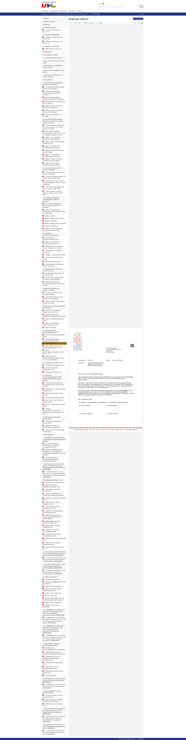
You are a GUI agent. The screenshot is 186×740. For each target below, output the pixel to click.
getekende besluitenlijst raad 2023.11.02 (52, 38)
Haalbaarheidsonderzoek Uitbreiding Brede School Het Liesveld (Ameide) (54, 283)
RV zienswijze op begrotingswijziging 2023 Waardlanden (54, 648)
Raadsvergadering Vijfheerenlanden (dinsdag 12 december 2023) (77, 14)
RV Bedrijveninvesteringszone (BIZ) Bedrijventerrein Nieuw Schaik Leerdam (53, 384)
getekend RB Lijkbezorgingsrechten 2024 (54, 498)
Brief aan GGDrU (50, 343)
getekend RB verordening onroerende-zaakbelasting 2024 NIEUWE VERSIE (52, 516)
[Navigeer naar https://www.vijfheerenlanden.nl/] (49, 5)
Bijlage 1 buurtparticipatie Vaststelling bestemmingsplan (51, 138)
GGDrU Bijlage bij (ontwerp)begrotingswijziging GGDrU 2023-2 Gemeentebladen (53, 358)
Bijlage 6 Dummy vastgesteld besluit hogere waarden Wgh (52, 229)
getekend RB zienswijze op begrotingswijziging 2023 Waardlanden (54, 653)
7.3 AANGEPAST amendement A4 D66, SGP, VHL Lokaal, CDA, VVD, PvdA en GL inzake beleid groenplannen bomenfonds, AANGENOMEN (54, 638)
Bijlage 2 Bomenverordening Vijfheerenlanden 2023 (52, 589)
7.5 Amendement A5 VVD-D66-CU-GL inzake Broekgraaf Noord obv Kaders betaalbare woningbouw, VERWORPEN (54, 719)
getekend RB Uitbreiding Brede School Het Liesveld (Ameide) (53, 278)
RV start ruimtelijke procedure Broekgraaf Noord (53, 696)
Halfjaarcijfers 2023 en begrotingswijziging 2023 (51, 667)
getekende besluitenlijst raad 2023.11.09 (52, 42)
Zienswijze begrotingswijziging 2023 (53, 663)
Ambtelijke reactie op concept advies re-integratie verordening (53, 247)
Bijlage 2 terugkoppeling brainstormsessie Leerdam (51, 324)
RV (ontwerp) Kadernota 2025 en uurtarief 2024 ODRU (54, 173)
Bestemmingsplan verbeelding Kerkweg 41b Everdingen (53, 111)
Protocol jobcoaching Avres (53, 261)
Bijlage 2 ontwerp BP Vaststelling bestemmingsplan (54, 142)
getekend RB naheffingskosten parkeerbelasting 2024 (53, 511)
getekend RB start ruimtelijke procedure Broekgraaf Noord (52, 700)
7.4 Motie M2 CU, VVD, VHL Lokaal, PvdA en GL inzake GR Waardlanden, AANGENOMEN (54, 686)
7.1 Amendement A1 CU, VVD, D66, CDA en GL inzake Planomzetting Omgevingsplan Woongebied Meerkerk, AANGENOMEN (54, 474)
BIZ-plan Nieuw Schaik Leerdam (54, 397)
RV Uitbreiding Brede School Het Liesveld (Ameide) (53, 274)
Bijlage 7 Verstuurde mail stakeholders (51, 605)
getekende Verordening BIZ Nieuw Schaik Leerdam (54, 389)
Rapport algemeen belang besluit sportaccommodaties (54, 302)
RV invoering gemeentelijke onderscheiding (52, 422)
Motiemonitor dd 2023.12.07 (53, 48)
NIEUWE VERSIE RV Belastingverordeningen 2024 (51, 486)
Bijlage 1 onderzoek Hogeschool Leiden (53, 319)
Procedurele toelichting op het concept (53, 258)
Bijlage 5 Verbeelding (51, 226)
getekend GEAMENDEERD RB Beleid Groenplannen (54, 582)
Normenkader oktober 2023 (53, 372)
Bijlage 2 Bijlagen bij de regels (54, 218)
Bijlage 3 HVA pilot (50, 327)
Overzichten (63, 11)
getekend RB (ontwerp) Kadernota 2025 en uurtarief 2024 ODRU (54, 177)
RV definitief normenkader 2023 (54, 365)
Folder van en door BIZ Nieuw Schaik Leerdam (53, 401)
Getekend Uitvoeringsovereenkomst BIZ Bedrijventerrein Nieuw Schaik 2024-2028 (53, 411)
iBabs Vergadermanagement (126, 739)
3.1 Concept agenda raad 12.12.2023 (51, 30)
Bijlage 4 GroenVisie (51, 595)
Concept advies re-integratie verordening (52, 251)
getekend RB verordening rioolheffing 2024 (51, 526)
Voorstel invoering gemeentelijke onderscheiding (54, 430)
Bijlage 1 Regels (50, 215)
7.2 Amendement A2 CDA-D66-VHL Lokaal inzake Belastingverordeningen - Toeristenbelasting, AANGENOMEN (54, 559)
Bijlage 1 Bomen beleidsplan (53, 586)
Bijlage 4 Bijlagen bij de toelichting (55, 223)
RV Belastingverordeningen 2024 (54, 482)
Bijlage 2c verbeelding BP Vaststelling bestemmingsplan (51, 155)
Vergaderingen (54, 11)
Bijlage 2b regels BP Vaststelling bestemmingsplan (53, 151)
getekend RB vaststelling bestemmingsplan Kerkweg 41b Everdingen (52, 93)
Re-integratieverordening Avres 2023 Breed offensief (53, 265)
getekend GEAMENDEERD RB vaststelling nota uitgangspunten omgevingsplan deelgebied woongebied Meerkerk (54, 452)
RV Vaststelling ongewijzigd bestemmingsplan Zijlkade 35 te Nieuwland (52, 205)
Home (52, 14)
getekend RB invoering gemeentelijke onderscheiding (51, 426)
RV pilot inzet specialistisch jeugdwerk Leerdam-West (52, 311)
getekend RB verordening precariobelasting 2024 (51, 535)
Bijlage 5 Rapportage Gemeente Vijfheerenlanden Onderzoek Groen (53, 599)
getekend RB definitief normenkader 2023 (50, 368)
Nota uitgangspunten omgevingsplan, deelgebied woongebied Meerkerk (51, 459)
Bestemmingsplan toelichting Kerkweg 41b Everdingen (52, 106)
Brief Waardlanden (50, 675)
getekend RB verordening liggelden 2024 (54, 539)
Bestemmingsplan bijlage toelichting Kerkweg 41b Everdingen (53, 98)
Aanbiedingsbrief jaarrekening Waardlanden (53, 672)
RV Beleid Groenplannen (52, 579)
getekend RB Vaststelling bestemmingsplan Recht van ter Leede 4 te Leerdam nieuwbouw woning (54, 133)
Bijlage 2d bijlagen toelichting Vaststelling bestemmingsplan (53, 159)
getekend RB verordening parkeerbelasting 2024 (51, 507)
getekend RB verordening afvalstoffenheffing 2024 (51, 522)
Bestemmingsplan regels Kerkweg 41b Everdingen (54, 102)
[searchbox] (119, 6)
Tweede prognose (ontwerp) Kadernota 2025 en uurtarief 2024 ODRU (53, 192)
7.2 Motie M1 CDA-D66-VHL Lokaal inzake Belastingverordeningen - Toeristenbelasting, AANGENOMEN (54, 572)
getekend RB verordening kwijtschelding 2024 (51, 543)
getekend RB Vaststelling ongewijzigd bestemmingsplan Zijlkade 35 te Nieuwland (54, 211)
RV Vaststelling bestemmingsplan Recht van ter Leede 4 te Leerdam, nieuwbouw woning (54, 127)
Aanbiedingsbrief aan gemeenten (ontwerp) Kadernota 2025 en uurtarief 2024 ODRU (54, 182)
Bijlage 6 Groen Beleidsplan (53, 602)
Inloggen (139, 739)
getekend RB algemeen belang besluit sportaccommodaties (53, 297)
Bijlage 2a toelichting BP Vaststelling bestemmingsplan (51, 146)
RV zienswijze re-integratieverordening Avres (51, 238)
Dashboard (45, 11)
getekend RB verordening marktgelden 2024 (51, 503)
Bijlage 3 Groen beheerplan (53, 593)
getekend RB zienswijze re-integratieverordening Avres (52, 242)
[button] (141, 6)
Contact (79, 11)
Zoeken (100, 3)
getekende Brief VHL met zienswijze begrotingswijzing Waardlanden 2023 (51, 658)
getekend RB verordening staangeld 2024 (51, 490)
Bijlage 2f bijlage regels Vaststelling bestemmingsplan (51, 164)
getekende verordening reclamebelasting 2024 (51, 530)
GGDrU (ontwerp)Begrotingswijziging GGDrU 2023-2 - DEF (53, 351)
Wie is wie (72, 11)
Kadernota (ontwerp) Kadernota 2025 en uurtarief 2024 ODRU (53, 187)
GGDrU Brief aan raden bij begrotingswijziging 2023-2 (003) (52, 346)
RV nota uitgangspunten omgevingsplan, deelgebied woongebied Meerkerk (51, 445)
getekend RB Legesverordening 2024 (53, 547)
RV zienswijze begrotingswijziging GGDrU (54, 335)
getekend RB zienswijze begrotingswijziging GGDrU (51, 339)
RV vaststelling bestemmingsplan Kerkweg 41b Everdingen (53, 87)
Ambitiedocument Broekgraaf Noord (52, 704)
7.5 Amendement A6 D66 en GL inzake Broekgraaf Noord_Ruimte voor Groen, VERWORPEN (54, 732)
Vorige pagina (139, 18)
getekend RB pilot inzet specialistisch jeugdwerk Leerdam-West (54, 315)
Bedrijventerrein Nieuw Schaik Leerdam (53, 394)
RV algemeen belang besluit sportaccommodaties (52, 293)
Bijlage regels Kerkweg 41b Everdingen (52, 115)
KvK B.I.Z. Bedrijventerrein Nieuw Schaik (54, 405)
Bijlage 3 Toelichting (51, 221)
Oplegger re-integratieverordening (55, 254)
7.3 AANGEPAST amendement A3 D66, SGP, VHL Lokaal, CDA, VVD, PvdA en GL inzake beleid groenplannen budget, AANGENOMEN (54, 620)
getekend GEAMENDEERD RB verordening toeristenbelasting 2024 (53, 494)
